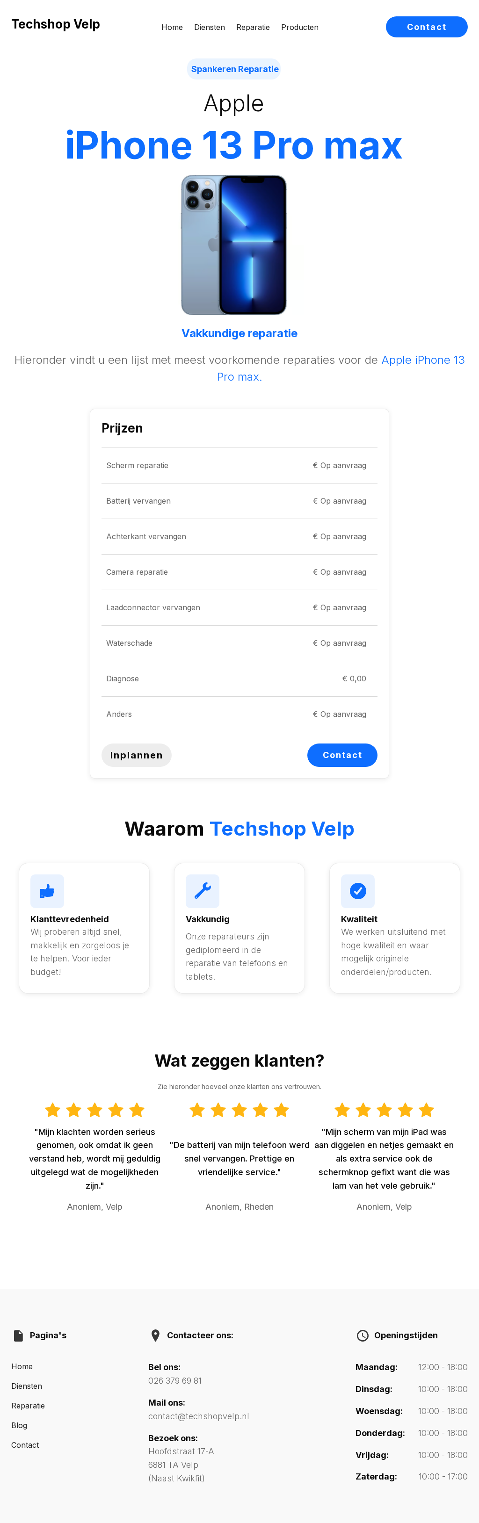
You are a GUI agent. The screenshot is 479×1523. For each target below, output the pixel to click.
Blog (19, 1425)
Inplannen (136, 755)
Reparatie (253, 27)
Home (172, 27)
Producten (300, 27)
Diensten (209, 27)
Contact (427, 27)
